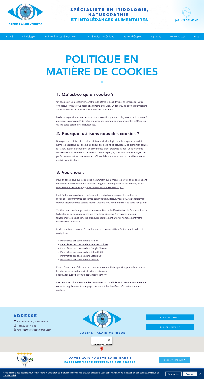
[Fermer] (200, 374)
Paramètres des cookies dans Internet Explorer (84, 244)
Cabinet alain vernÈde (25, 24)
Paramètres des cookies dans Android (79, 259)
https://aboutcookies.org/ (69, 187)
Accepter (190, 373)
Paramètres (173, 373)
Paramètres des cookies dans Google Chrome (83, 248)
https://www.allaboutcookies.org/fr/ (105, 187)
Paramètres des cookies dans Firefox (79, 240)
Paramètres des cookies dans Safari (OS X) (81, 251)
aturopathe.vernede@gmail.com (34, 329)
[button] (60, 36)
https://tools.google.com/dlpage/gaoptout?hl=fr (81, 274)
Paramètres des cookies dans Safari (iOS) (81, 255)
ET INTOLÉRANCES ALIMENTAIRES (109, 19)
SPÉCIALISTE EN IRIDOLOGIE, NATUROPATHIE (109, 12)
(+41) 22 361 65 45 (186, 20)
